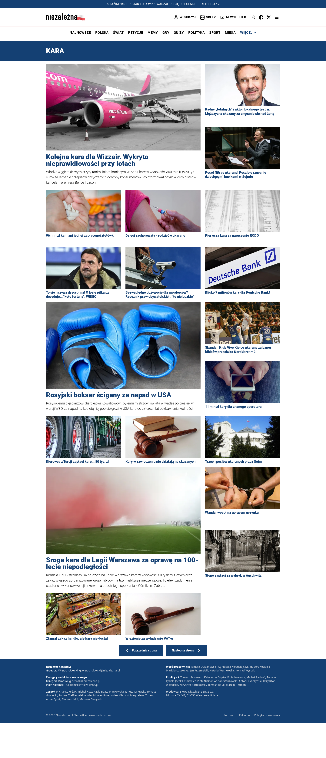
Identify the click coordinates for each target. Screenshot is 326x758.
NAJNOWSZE (80, 33)
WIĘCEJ (246, 33)
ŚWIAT (118, 33)
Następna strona (183, 650)
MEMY (153, 33)
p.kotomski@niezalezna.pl (82, 685)
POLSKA (101, 33)
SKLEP (211, 17)
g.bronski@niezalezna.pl (84, 681)
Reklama (244, 715)
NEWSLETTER (236, 17)
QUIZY (179, 33)
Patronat (229, 715)
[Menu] (276, 17)
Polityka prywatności (267, 715)
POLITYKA (196, 33)
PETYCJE (135, 33)
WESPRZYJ (188, 17)
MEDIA (230, 33)
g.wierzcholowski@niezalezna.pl (99, 670)
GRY (165, 33)
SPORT (214, 33)
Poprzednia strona (144, 650)
